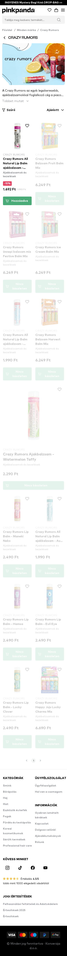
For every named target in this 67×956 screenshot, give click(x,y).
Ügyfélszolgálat (45, 785)
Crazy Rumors (49, 30)
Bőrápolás (9, 792)
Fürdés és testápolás (17, 822)
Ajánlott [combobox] (53, 110)
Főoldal (8, 30)
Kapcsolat (42, 823)
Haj (5, 798)
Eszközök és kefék (15, 810)
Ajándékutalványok (48, 836)
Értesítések (11, 916)
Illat (5, 804)
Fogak (7, 816)
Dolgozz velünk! (45, 830)
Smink (7, 785)
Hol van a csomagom (48, 792)
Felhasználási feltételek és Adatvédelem (30, 904)
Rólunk (39, 842)
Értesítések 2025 (14, 910)
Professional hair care (17, 845)
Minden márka (26, 30)
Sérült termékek (14, 839)
